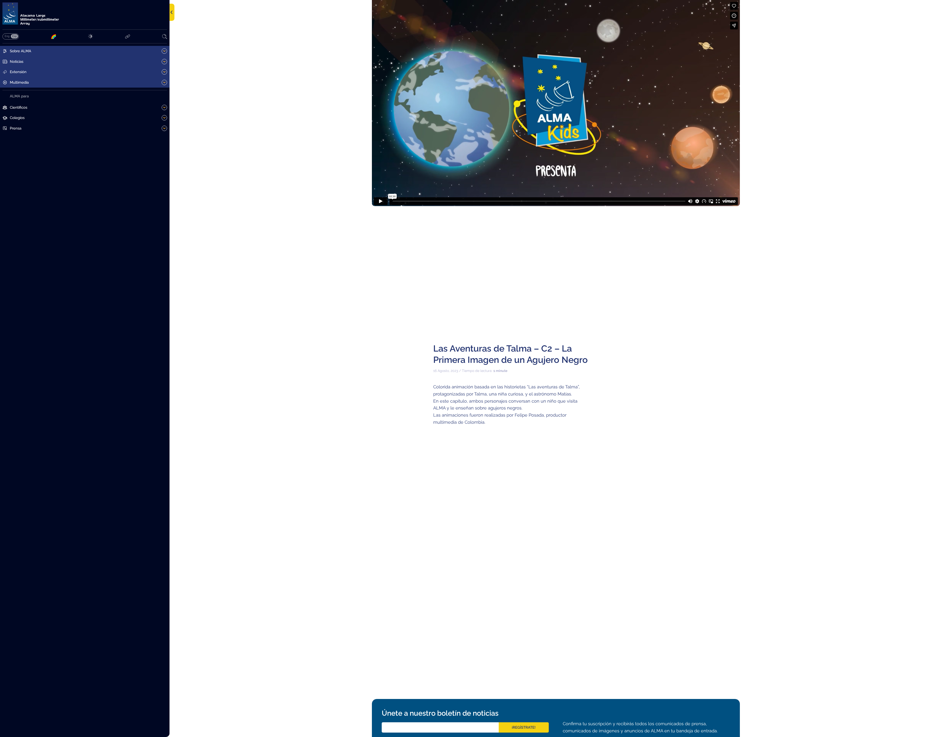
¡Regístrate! (524, 727)
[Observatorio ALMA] (84, 13)
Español (14, 36)
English (7, 36)
